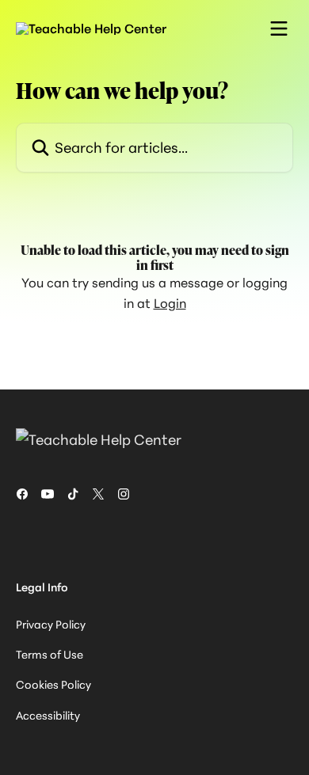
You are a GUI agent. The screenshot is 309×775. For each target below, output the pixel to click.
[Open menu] (279, 28)
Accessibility (48, 715)
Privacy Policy (51, 624)
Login (170, 303)
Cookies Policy (53, 684)
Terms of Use (49, 654)
